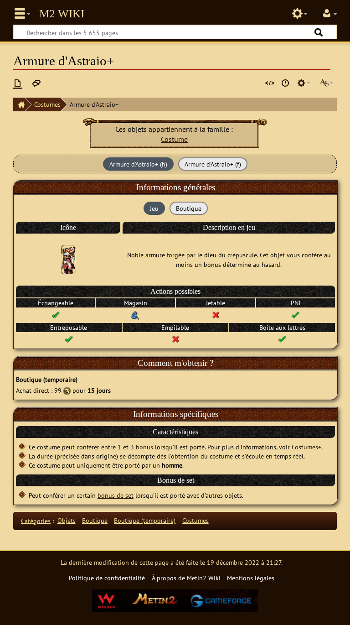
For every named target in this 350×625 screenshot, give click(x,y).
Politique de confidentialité (107, 577)
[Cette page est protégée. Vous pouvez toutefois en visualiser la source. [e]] (269, 83)
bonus (144, 447)
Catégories (36, 520)
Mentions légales (250, 577)
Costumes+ (306, 447)
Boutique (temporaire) (144, 520)
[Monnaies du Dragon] (67, 390)
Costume (174, 139)
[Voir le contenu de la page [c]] (17, 83)
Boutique (95, 520)
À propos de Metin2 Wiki (186, 577)
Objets (66, 520)
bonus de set (116, 495)
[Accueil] (19, 104)
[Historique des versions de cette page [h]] (285, 83)
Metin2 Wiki (61, 13)
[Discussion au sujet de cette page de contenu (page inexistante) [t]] (36, 83)
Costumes (47, 104)
